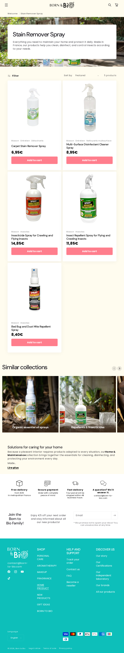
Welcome (13, 13)
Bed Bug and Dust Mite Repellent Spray (31, 328)
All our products (105, 592)
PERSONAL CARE (43, 557)
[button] (6, 5)
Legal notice (34, 648)
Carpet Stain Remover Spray (28, 146)
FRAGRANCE (44, 578)
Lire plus (13, 467)
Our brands (102, 585)
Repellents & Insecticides (87, 427)
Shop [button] (41, 549)
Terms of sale (49, 648)
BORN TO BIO (44, 611)
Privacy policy (65, 648)
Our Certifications (104, 563)
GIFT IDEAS (43, 604)
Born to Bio (20, 648)
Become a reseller (73, 583)
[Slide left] (114, 368)
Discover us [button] (105, 549)
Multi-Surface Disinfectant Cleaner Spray (87, 146)
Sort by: (68, 75)
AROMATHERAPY (47, 565)
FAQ (69, 575)
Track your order (73, 561)
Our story (101, 556)
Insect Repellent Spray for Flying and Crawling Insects (88, 237)
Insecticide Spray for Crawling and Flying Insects (32, 237)
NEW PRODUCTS (43, 596)
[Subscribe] (114, 515)
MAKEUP (42, 572)
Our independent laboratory (103, 575)
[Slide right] (119, 368)
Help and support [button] (73, 551)
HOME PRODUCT (43, 586)
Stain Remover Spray (32, 13)
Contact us (73, 569)
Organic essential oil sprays (30, 427)
